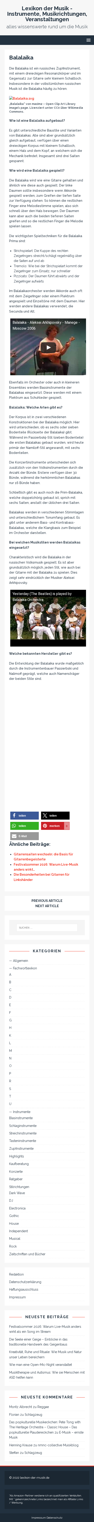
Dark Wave (17, 1193)
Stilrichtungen (19, 1187)
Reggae (43, 1407)
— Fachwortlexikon (23, 968)
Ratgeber (16, 1179)
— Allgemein (18, 961)
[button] (24, 816)
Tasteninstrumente (22, 1141)
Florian (14, 1414)
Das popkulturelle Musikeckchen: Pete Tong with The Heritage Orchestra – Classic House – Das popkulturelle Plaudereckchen (45, 1427)
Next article (47, 906)
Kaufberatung (19, 1164)
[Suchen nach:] (47, 928)
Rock (13, 1246)
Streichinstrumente (23, 1133)
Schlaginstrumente (23, 1126)
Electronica (17, 1208)
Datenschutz (55, 1517)
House (14, 1223)
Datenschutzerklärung (25, 1282)
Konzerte (16, 1171)
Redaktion (16, 1274)
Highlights (16, 1156)
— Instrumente (19, 1112)
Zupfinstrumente (21, 1148)
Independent (18, 1231)
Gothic (14, 1216)
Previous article (47, 901)
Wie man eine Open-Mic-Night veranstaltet (40, 1365)
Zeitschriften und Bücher (27, 1254)
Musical (14, 1238)
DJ (11, 1200)
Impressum (17, 1297)
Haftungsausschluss (23, 1289)
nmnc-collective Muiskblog (58, 1445)
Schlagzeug (33, 1414)
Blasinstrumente (21, 1118)
